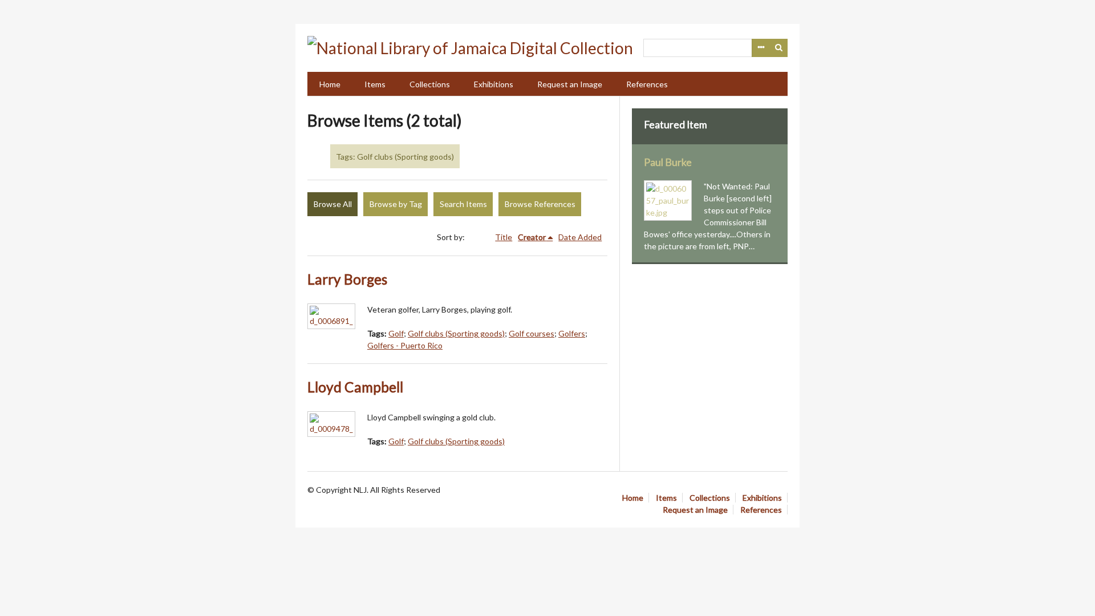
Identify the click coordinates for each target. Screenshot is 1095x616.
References (647, 84)
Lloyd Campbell (355, 387)
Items (375, 84)
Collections (429, 84)
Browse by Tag (396, 204)
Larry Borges (347, 279)
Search (779, 48)
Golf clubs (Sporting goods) (456, 333)
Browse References (540, 204)
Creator (532, 237)
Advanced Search (761, 48)
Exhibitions (493, 84)
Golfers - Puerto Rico (405, 345)
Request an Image (569, 84)
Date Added (580, 237)
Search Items (463, 204)
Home (329, 84)
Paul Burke (668, 162)
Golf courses (531, 333)
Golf (396, 333)
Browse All (333, 204)
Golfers (571, 333)
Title (503, 237)
